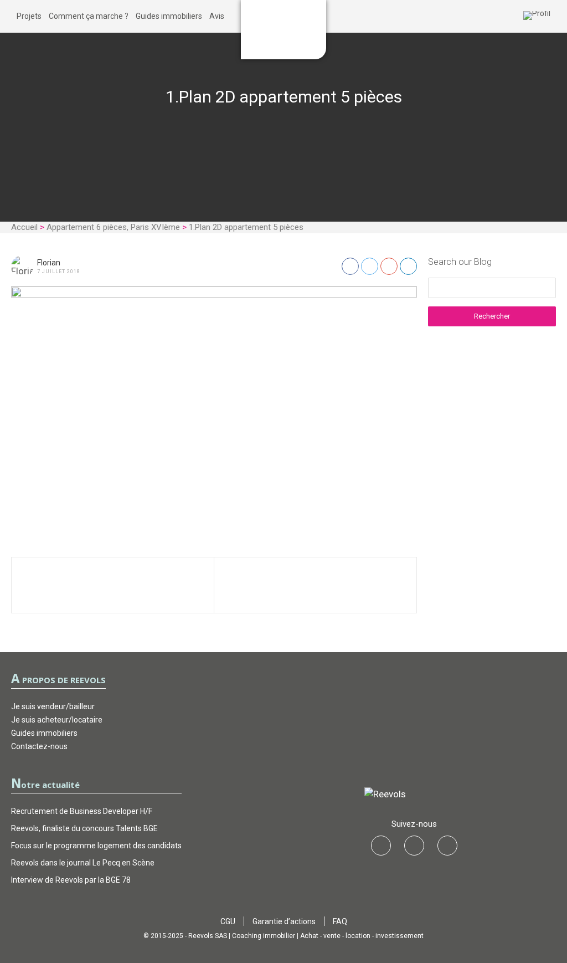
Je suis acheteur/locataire (56, 719)
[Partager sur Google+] (389, 266)
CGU (227, 921)
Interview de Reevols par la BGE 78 (71, 879)
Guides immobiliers (169, 16)
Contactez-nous (39, 746)
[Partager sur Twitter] (369, 266)
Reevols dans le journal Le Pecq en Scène (82, 862)
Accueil (24, 227)
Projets (29, 16)
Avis (216, 16)
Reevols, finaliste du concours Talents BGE (84, 828)
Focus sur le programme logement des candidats (96, 845)
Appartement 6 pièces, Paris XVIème (113, 227)
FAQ (340, 921)
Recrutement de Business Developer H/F (81, 811)
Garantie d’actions (284, 921)
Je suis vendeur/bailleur (53, 706)
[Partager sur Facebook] (350, 266)
